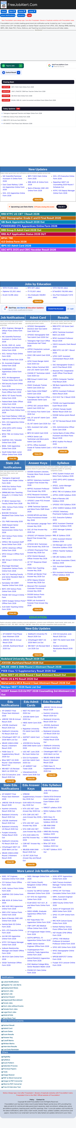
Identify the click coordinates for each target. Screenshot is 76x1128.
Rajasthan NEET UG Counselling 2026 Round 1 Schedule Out (63, 184)
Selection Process (10, 1066)
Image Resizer (9, 1075)
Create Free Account (56, 309)
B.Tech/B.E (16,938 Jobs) (63, 291)
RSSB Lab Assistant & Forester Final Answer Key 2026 (37, 602)
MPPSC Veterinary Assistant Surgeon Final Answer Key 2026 (38, 482)
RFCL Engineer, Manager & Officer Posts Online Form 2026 (12, 330)
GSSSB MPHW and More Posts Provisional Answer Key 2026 (37, 517)
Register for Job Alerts (12, 985)
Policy (32, 1100)
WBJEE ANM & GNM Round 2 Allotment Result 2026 (31, 666)
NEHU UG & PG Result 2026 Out (19, 679)
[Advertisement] (38, 45)
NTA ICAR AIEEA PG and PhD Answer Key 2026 (31, 837)
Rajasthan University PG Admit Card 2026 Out (31, 731)
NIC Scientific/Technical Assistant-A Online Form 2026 (12, 178)
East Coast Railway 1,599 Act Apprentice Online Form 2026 (13, 187)
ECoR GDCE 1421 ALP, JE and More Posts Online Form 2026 (38, 905)
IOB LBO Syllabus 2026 (62, 557)
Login (29, 15)
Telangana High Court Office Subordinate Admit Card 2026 (38, 399)
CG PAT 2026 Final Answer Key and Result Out (32, 858)
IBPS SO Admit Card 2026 (16, 245)
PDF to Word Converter (12, 1078)
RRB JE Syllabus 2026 (61, 535)
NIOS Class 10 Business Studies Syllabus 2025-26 (51, 819)
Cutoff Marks (8, 1041)
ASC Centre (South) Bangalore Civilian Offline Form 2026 (37, 884)
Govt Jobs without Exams (13, 1006)
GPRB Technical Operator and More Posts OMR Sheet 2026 (38, 509)
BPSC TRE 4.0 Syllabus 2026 (64, 492)
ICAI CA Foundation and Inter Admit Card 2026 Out (31, 760)
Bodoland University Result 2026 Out (22, 658)
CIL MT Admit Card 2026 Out (39, 424)
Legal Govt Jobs (9, 1012)
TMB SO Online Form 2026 (12, 360)
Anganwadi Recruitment (12, 1000)
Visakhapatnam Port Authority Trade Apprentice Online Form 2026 (38, 952)
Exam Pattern (8, 1063)
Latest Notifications (8, 15)
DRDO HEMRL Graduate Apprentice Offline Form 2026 (36, 913)
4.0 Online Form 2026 (14, 240)
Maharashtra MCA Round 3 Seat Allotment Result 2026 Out (35, 683)
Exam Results (8, 1034)
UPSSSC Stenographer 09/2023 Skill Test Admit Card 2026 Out (37, 328)
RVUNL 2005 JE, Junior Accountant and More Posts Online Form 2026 (13, 347)
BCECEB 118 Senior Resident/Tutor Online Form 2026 (13, 515)
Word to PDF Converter (12, 1084)
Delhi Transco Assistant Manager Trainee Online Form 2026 (62, 884)
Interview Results (10, 1046)
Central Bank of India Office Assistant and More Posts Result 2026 (64, 435)
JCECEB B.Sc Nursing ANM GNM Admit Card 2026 (32, 745)
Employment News (10, 988)
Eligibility (6, 1057)
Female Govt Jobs (10, 1009)
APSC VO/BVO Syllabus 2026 (64, 508)
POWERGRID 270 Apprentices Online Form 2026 (29, 226)
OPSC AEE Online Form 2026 (64, 947)
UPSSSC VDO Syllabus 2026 (64, 505)
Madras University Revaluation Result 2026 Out (63, 648)
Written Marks (8, 1044)
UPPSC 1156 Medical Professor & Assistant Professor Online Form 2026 (64, 941)
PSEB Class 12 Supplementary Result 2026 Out (28, 670)
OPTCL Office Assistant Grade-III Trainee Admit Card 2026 (38, 447)
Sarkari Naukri (9, 997)
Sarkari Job (7, 994)
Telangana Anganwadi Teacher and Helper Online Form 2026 (12, 480)
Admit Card (7, 1028)
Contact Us (40, 1100)
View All (38, 200)
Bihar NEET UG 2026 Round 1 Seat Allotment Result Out (33, 675)
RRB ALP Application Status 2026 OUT (23, 234)
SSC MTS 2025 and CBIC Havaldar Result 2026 (28, 249)
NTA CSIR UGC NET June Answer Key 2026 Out (32, 817)
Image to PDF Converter (13, 1081)
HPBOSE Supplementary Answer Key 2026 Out (32, 796)
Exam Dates (8, 1031)
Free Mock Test (9, 1018)
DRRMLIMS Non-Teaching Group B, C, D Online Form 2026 (12, 494)
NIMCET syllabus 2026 (53, 808)
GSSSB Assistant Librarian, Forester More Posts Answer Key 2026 (38, 474)
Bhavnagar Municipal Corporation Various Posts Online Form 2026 (12, 568)
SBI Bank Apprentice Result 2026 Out (23, 222)
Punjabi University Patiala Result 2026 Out (51, 739)
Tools (5, 1072)
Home (4, 11)
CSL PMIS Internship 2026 (12, 521)
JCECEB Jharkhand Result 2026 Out (22, 662)
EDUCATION (8, 1015)
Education (21, 15)
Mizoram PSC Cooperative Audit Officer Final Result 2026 (63, 373)
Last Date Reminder (11, 1050)
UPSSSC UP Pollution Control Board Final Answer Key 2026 (39, 538)
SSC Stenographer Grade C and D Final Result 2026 (31, 218)
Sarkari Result (8, 1025)
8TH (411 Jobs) (34, 288)
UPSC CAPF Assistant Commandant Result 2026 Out (63, 358)
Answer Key (8, 1037)
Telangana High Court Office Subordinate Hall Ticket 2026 (38, 343)
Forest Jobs (8, 1003)
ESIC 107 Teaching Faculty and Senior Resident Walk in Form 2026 (13, 576)
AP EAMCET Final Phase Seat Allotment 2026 (10, 713)
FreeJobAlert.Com (22, 5)
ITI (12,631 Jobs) (34, 291)
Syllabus (6, 1060)
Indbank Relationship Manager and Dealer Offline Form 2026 (13, 950)
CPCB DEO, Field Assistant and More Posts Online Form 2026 (13, 410)
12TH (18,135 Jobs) (60, 288)
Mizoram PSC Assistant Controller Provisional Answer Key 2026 (36, 588)
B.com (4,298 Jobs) (10, 295)
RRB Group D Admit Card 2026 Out (21, 230)
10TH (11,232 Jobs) (10, 288)
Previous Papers (9, 1069)
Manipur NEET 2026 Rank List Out (21, 687)
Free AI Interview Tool (12, 1087)
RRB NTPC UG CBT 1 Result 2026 (20, 214)
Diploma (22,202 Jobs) (12, 291)
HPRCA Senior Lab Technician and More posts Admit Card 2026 (38, 439)
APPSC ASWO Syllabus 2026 (64, 495)
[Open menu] (12, 11)
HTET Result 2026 (60, 448)
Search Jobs (8, 991)
